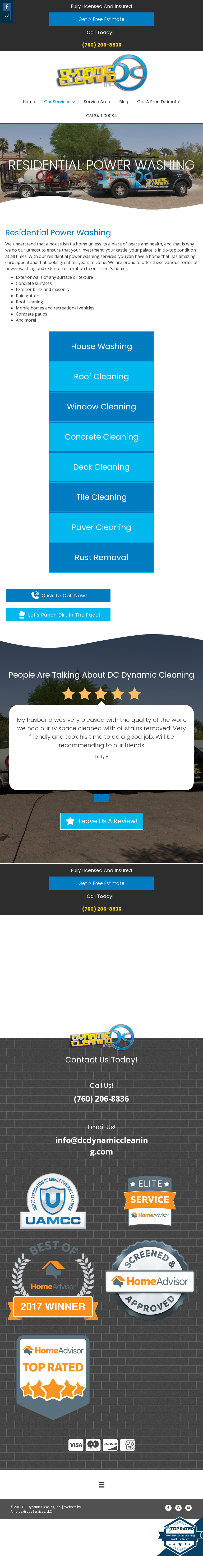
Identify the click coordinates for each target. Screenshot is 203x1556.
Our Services (57, 102)
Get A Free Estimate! (159, 102)
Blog (123, 102)
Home (29, 102)
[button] (101, 19)
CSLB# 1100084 (101, 116)
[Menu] (101, 1484)
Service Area (97, 102)
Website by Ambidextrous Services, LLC (46, 1509)
